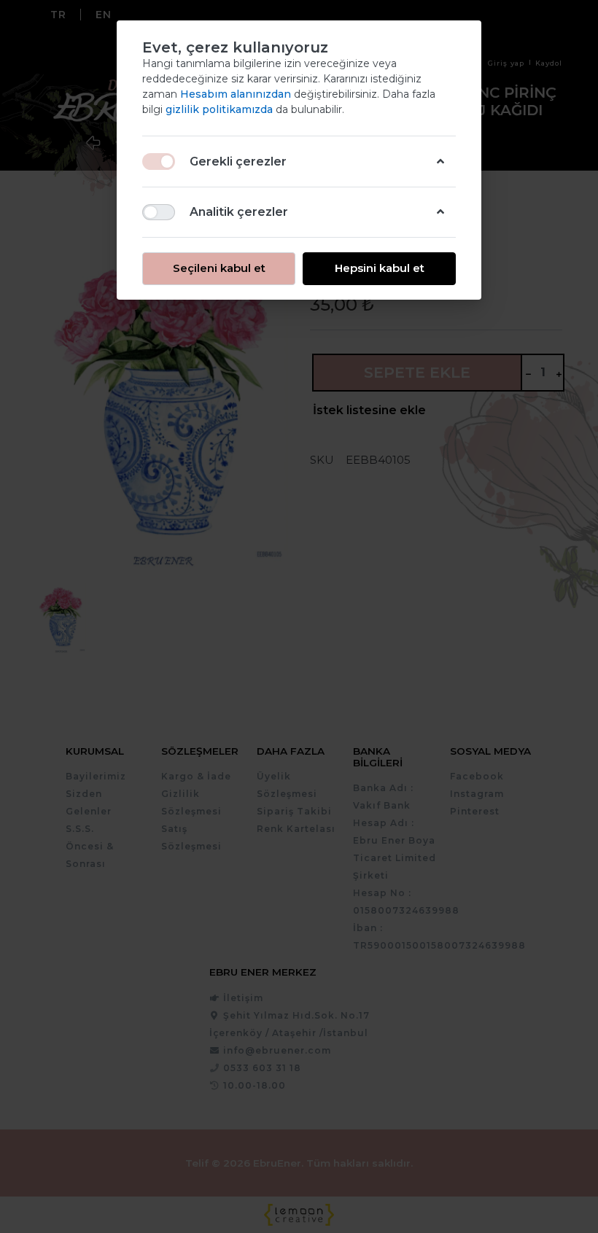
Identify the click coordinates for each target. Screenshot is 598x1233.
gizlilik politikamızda (221, 109)
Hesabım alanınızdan (237, 94)
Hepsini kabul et (379, 268)
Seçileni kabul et (219, 268)
